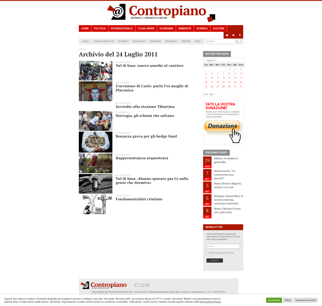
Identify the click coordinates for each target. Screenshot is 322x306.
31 (241, 86)
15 (229, 78)
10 (241, 73)
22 (229, 82)
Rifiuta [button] (288, 300)
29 (229, 86)
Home (85, 28)
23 (235, 82)
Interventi (155, 41)
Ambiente (184, 28)
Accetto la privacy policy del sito (221, 253)
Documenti (171, 41)
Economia (166, 28)
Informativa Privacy (210, 301)
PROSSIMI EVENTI (216, 152)
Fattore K (123, 41)
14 (223, 78)
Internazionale (122, 28)
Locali (85, 41)
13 (218, 78)
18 (206, 82)
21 (223, 82)
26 (211, 86)
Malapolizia (139, 41)
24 (241, 82)
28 (223, 86)
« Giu (205, 94)
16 (235, 78)
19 (211, 82)
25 (206, 86)
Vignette (186, 41)
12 (211, 78)
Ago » (211, 94)
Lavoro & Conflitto (103, 41)
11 (206, 78)
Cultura (218, 28)
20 (218, 82)
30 (235, 86)
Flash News (146, 28)
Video (197, 41)
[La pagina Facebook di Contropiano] (240, 35)
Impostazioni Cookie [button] (306, 300)
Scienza (202, 28)
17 (241, 78)
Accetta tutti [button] (274, 300)
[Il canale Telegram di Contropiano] (227, 35)
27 (218, 86)
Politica (100, 28)
